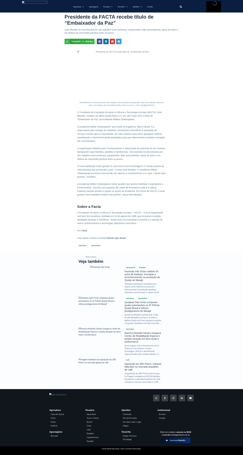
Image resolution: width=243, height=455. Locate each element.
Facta (84, 230)
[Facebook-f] (165, 398)
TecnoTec (121, 7)
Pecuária (106, 7)
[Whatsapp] (156, 398)
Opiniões (136, 7)
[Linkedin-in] (182, 398)
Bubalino (142, 267)
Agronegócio (93, 7)
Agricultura (77, 7)
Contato (150, 7)
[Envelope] (190, 398)
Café (127, 360)
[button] (181, 7)
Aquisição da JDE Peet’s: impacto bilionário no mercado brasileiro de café (143, 367)
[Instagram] (173, 398)
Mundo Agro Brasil (116, 238)
